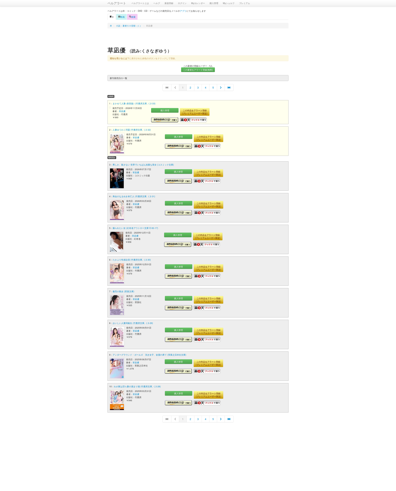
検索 (133, 16)
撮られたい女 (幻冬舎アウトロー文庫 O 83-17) (135, 228)
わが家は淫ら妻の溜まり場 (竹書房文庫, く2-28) (137, 386)
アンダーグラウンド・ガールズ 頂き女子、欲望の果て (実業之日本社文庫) (149, 354)
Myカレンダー (198, 3)
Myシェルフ (229, 3)
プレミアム (244, 3)
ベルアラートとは (140, 3)
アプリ (183, 10)
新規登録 (169, 3)
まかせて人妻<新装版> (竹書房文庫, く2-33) (134, 103)
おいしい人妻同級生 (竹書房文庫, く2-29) (133, 323)
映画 (122, 16)
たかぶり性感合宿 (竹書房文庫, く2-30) (132, 259)
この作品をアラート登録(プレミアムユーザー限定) (194, 112)
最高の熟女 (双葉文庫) (123, 291)
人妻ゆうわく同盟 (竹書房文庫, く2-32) (132, 129)
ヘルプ (156, 3)
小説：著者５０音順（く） (129, 25)
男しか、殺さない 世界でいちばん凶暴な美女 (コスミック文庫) (143, 164)
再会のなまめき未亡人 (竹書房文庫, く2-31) (134, 196)
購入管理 (214, 3)
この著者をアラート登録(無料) (198, 69)
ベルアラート (117, 3)
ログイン (182, 3)
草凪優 (122, 111)
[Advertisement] (198, 38)
